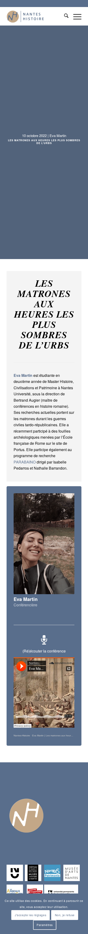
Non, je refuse (65, 915)
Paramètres (45, 925)
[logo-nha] (36, 16)
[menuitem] (64, 16)
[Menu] (75, 16)
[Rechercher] (64, 16)
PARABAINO (25, 462)
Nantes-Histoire (22, 735)
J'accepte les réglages (30, 915)
